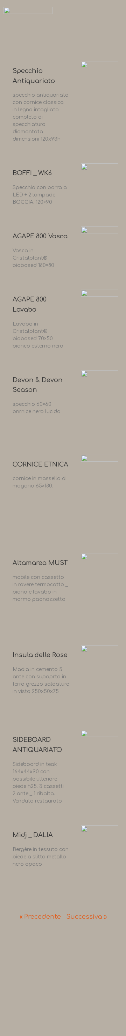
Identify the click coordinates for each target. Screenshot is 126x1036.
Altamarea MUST (40, 562)
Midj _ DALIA (33, 835)
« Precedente (40, 916)
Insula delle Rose (40, 654)
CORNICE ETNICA (40, 464)
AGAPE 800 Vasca (40, 236)
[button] (115, 26)
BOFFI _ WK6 (32, 173)
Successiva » (86, 916)
